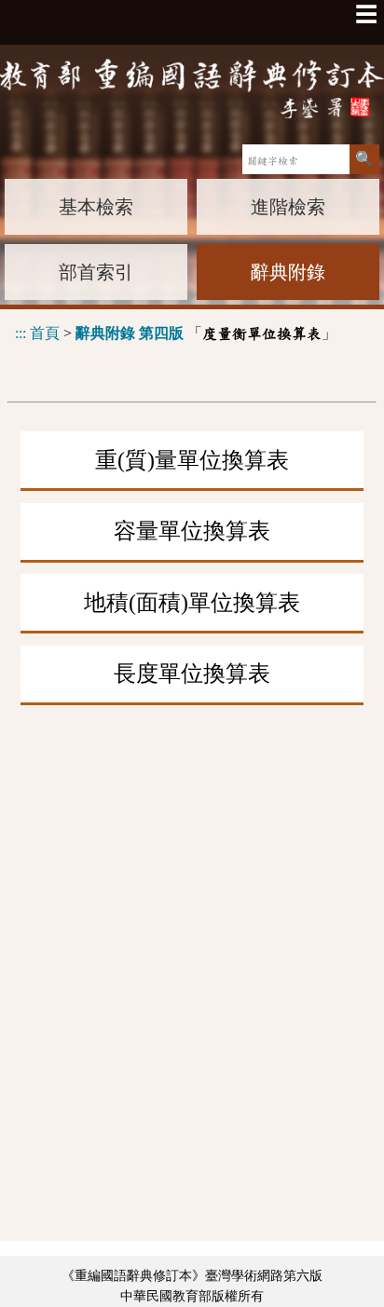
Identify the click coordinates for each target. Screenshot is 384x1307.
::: (20, 333)
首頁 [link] (45, 333)
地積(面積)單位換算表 (192, 603)
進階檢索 (288, 207)
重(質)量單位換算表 (192, 460)
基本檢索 (96, 207)
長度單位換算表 (192, 673)
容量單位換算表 (192, 531)
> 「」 (175, 333)
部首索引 (96, 272)
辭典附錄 (288, 272)
